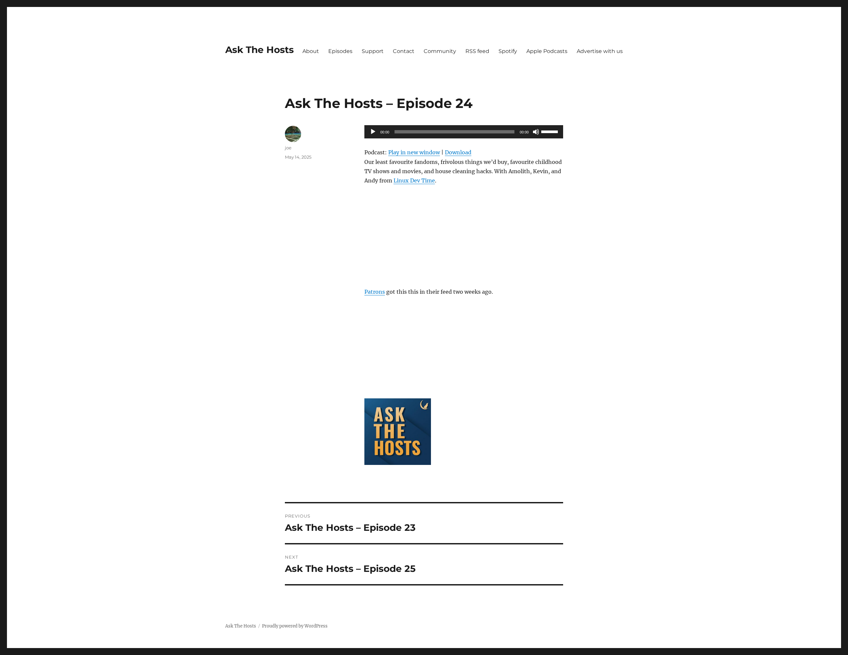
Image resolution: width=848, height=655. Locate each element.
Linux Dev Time (414, 180)
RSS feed (477, 51)
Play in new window (414, 152)
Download (458, 152)
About (310, 51)
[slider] (550, 131)
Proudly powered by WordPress (295, 626)
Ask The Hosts (259, 49)
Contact (403, 51)
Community (440, 51)
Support (373, 51)
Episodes (340, 51)
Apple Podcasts (546, 51)
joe (288, 147)
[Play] (373, 131)
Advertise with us (600, 51)
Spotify (508, 51)
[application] (463, 131)
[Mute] (536, 131)
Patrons (374, 291)
